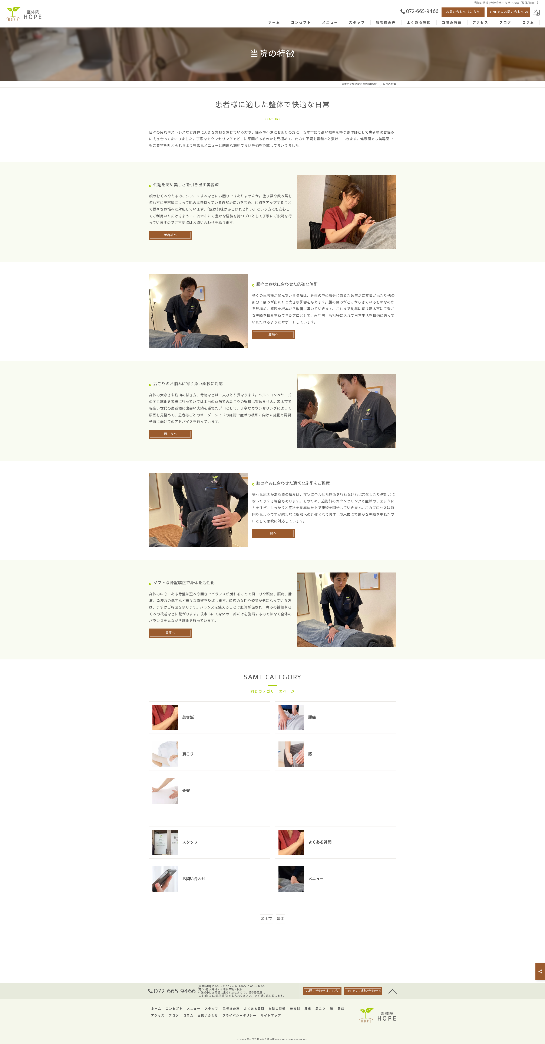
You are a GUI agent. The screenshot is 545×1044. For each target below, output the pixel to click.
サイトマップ (271, 1016)
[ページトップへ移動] (393, 991)
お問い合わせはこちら (463, 11)
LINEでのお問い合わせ (507, 11)
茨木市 (266, 919)
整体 (280, 919)
